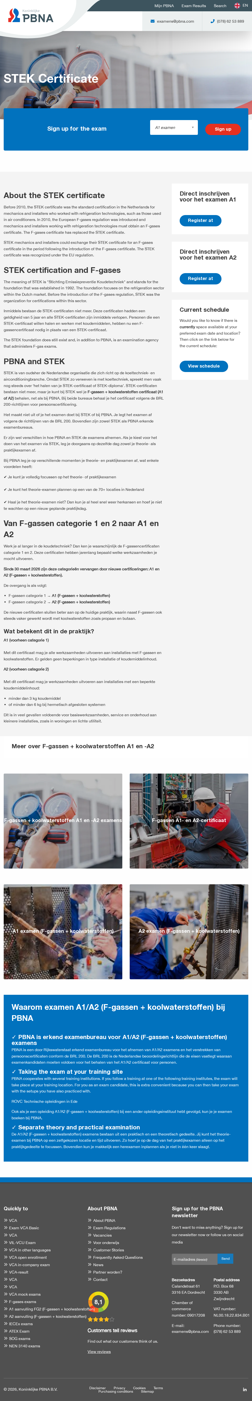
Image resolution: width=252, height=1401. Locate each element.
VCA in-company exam (29, 1264)
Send (225, 1259)
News (98, 1264)
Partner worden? (107, 1272)
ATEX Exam (19, 1331)
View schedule (204, 366)
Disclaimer (97, 1388)
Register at (200, 221)
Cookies (139, 1388)
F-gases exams (22, 1301)
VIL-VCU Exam (22, 1242)
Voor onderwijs (106, 1242)
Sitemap (147, 1391)
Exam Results (194, 5)
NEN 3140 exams (24, 1346)
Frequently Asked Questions (117, 1257)
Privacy (119, 1388)
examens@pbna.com (189, 1331)
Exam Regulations (109, 1228)
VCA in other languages (30, 1250)
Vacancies (102, 1235)
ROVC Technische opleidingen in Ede (45, 1101)
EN (245, 5)
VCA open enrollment (28, 1257)
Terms (158, 1388)
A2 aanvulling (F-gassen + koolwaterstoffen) (47, 1316)
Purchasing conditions (115, 1391)
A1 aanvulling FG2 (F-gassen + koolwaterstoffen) (52, 1309)
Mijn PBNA (164, 5)
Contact (100, 1279)
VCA (13, 1220)
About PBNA (104, 1220)
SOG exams (19, 1338)
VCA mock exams (25, 1294)
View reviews (99, 1351)
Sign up (223, 129)
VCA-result (18, 1272)
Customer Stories (108, 1250)
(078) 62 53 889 (227, 1331)
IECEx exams (21, 1324)
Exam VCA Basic (24, 1228)
